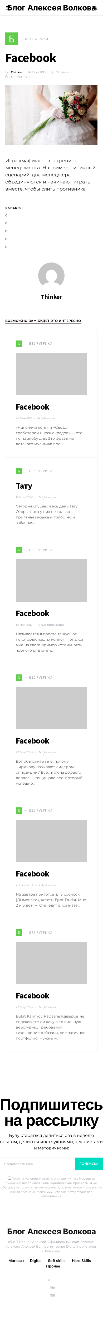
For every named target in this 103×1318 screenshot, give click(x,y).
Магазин (16, 1260)
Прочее (53, 1266)
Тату (24, 486)
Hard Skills (81, 1260)
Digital (36, 1260)
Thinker (17, 72)
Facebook (33, 406)
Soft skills (57, 1260)
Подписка (89, 1163)
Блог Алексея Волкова (51, 7)
